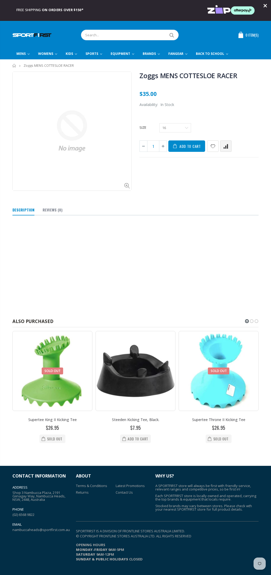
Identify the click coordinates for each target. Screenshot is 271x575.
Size (142, 127)
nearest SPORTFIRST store (185, 509)
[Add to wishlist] (213, 146)
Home (14, 65)
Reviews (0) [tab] (52, 210)
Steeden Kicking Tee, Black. (135, 419)
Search (172, 35)
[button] (247, 321)
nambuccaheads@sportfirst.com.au (41, 529)
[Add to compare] (226, 146)
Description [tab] (23, 210)
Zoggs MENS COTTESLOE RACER (188, 75)
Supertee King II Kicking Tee (52, 419)
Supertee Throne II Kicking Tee (218, 419)
